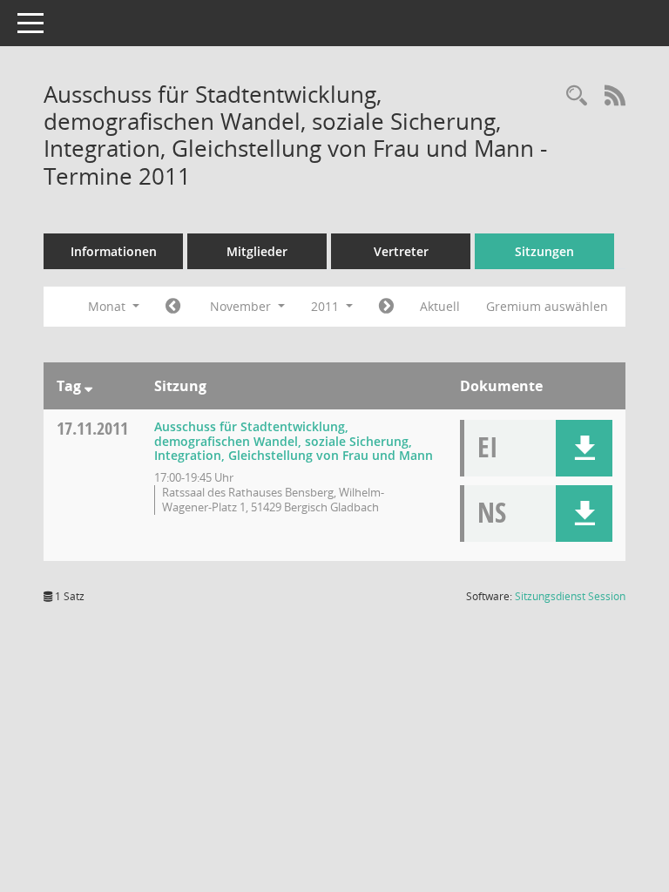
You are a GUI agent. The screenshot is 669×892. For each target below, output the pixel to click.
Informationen (114, 251)
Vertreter (401, 251)
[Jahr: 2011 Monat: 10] (172, 306)
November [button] (242, 306)
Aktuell (440, 306)
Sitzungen (544, 251)
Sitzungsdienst (570, 596)
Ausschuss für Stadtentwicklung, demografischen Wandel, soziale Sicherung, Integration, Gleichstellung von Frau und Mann (293, 441)
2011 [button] (326, 306)
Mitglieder (256, 251)
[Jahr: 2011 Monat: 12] (386, 306)
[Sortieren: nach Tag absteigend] (88, 385)
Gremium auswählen (547, 306)
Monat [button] (108, 306)
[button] (584, 448)
